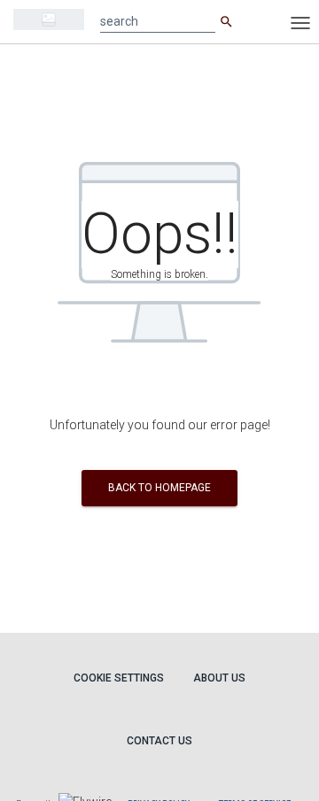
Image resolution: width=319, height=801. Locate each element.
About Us (219, 678)
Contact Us (159, 741)
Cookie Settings (119, 678)
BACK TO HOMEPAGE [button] (159, 487)
